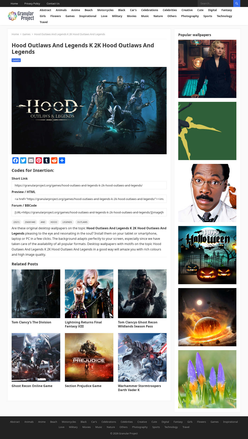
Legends (67, 222)
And (43, 222)
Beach (89, 10)
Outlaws (82, 222)
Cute (200, 10)
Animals (61, 10)
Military (117, 16)
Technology (224, 16)
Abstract (45, 10)
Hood (54, 222)
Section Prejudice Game (83, 386)
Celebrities (170, 10)
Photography (190, 16)
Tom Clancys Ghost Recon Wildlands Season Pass (138, 324)
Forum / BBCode (24, 205)
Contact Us (53, 3)
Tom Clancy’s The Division (31, 322)
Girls (43, 16)
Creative (187, 10)
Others (172, 16)
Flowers (55, 16)
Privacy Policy (32, 3)
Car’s (133, 10)
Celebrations (149, 10)
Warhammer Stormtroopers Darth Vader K (139, 388)
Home (14, 3)
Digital (212, 10)
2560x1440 (30, 222)
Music (145, 16)
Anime (75, 10)
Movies (131, 16)
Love (104, 16)
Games (70, 16)
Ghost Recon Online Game (32, 386)
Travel (44, 22)
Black (121, 10)
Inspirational (87, 16)
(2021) (16, 222)
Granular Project (128, 433)
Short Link (20, 178)
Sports (207, 16)
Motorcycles (105, 10)
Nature (158, 16)
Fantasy (226, 10)
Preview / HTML (23, 192)
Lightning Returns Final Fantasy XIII (83, 324)
